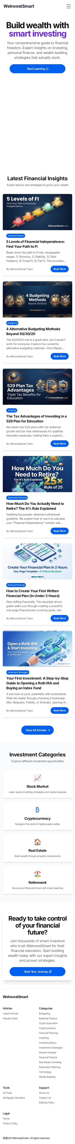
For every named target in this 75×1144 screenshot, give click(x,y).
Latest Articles (10, 1013)
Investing (44, 1037)
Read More (60, 268)
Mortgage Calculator (14, 1097)
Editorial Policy (46, 1102)
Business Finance (48, 1018)
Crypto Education (48, 1023)
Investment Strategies (51, 1047)
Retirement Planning (49, 1067)
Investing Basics (47, 1042)
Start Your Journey (36, 971)
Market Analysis (47, 1052)
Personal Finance (48, 1057)
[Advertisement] (37, 127)
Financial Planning (48, 1032)
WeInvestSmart (15, 997)
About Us (44, 1092)
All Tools (7, 1092)
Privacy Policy (10, 1123)
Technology (45, 1071)
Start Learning (36, 68)
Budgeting (44, 1013)
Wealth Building (47, 1076)
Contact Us (45, 1097)
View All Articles (36, 730)
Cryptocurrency (47, 1028)
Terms (6, 1118)
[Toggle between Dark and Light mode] (6, 1138)
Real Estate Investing (50, 1062)
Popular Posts (10, 1018)
